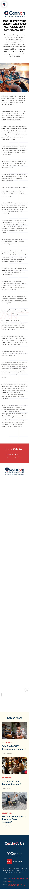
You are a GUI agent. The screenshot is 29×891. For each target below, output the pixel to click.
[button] (4, 4)
